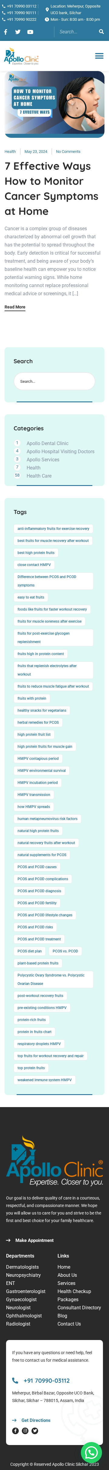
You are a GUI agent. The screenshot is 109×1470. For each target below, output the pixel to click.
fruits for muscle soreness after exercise (49, 621)
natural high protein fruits (38, 831)
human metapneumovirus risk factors (48, 819)
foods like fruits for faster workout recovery (52, 609)
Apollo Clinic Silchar (70, 1464)
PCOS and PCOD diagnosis (39, 891)
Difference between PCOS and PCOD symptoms (47, 581)
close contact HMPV (34, 565)
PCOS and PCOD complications (43, 879)
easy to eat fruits (31, 597)
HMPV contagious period (38, 759)
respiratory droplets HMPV (39, 1044)
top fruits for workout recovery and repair (51, 1056)
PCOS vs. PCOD (65, 951)
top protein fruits (31, 1068)
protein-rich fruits (32, 1020)
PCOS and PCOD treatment (39, 939)
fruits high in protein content (41, 654)
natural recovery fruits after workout (46, 843)
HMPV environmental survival (42, 771)
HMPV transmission (34, 795)
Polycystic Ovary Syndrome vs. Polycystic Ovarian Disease (51, 979)
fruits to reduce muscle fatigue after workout (53, 686)
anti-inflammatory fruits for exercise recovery (53, 529)
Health (10, 151)
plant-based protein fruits (38, 963)
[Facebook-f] (15, 1431)
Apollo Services (43, 460)
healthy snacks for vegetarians (42, 710)
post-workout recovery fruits (40, 996)
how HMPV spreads (34, 807)
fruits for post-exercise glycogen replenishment (44, 637)
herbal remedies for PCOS (38, 722)
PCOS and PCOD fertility (37, 903)
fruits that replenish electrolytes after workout (47, 670)
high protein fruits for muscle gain (45, 746)
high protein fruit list (34, 734)
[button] (99, 56)
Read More (15, 307)
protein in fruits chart (34, 1032)
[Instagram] (25, 1431)
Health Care (39, 476)
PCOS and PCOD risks (35, 927)
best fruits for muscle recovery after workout (53, 541)
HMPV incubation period (38, 783)
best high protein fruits (36, 553)
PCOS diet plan (30, 951)
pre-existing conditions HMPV (42, 1008)
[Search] (101, 32)
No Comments (68, 151)
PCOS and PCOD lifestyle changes (45, 915)
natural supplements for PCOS (42, 855)
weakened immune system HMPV (45, 1080)
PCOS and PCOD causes (37, 867)
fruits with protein (32, 698)
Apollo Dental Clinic (47, 443)
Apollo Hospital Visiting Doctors (60, 451)
